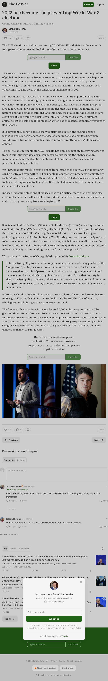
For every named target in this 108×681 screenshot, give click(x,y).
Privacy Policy (75, 628)
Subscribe (54, 618)
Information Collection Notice (53, 628)
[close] (81, 582)
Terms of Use (67, 625)
